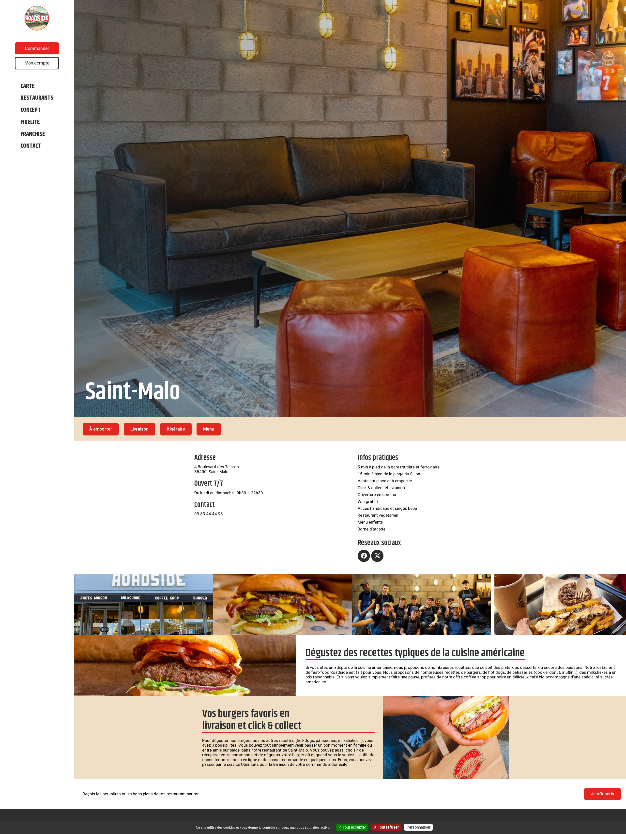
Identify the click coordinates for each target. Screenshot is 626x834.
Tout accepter (354, 827)
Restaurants (37, 98)
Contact (31, 146)
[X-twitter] (377, 556)
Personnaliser (418, 827)
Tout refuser (388, 827)
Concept (31, 110)
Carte (28, 86)
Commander (37, 48)
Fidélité (30, 122)
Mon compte (37, 62)
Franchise (33, 134)
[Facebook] (364, 556)
